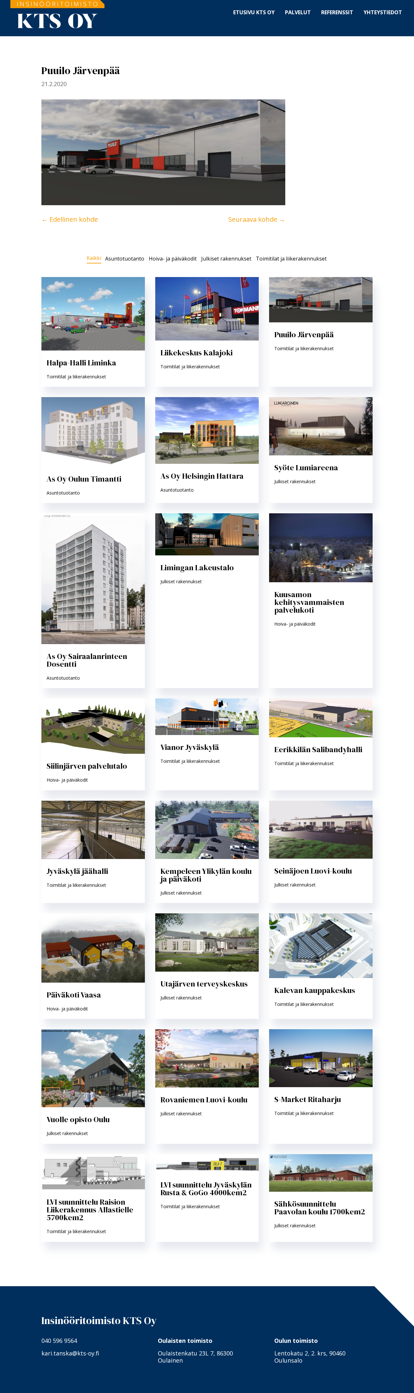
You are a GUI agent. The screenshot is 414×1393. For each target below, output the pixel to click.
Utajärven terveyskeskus (204, 983)
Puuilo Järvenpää (304, 334)
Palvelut (298, 12)
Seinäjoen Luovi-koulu (313, 870)
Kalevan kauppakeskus (314, 990)
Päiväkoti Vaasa (74, 994)
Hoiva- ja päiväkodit (173, 259)
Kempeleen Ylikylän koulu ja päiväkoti (206, 875)
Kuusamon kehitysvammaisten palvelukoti (309, 602)
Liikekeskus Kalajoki (196, 352)
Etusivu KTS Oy (254, 12)
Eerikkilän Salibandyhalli (318, 749)
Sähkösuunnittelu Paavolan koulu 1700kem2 (319, 1207)
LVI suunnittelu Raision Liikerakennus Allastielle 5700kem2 (90, 1210)
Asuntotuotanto (124, 259)
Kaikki (94, 259)
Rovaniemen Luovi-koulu (203, 1099)
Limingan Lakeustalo (197, 567)
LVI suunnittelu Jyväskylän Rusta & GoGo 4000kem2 (206, 1188)
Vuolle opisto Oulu (78, 1119)
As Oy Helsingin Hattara (202, 476)
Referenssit (337, 12)
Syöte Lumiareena (306, 467)
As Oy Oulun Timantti (84, 479)
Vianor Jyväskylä (189, 747)
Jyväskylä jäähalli (77, 871)
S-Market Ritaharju (307, 1099)
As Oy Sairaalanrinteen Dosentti (87, 660)
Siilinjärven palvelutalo (87, 766)
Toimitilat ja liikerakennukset (291, 259)
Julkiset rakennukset (226, 259)
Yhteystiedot (383, 12)
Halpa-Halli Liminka (81, 362)
